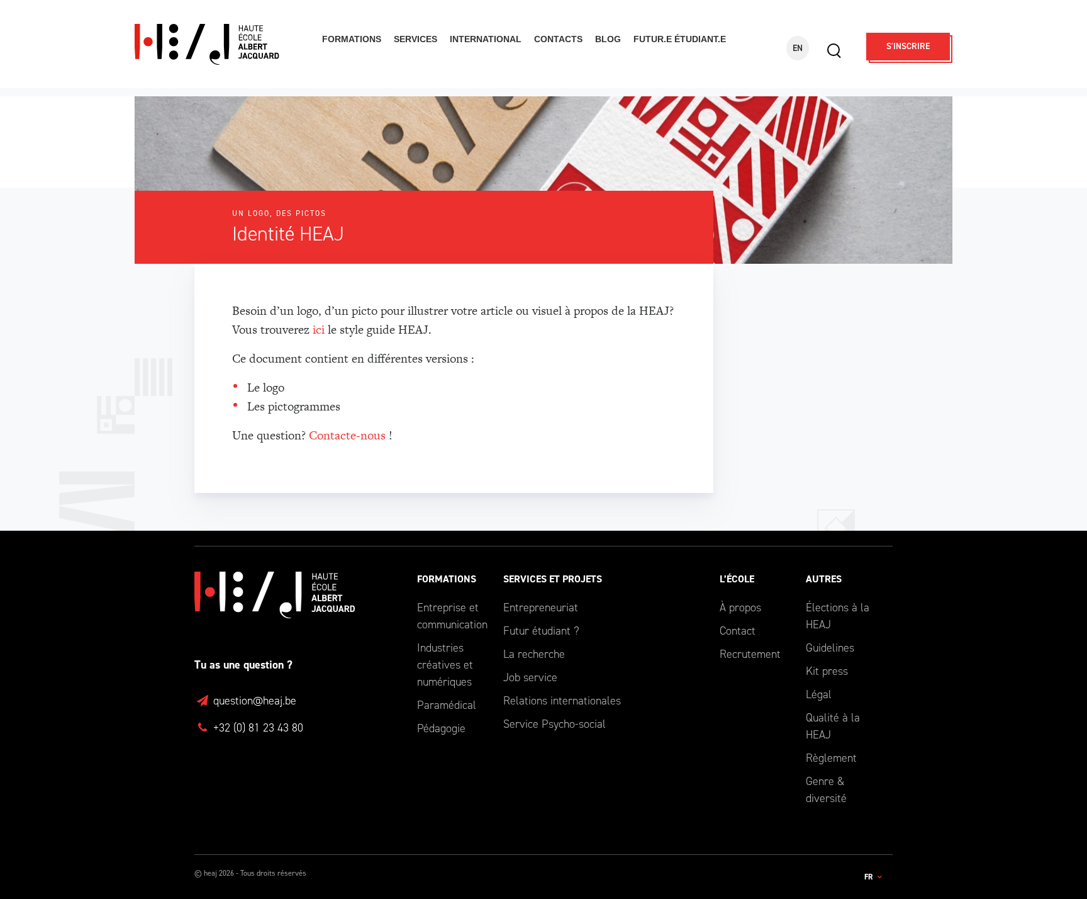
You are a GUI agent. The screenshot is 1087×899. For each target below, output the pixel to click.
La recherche (534, 654)
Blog (608, 39)
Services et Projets (552, 578)
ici (319, 329)
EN (798, 48)
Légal (819, 694)
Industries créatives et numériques (445, 664)
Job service (530, 677)
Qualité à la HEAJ (833, 726)
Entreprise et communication (450, 616)
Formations (351, 39)
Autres (824, 578)
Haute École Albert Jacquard (220, 44)
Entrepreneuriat (540, 607)
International (485, 39)
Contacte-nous (347, 435)
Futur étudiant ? (541, 630)
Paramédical (446, 705)
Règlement (831, 758)
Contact (737, 630)
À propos (740, 607)
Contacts (558, 39)
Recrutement (750, 654)
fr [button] (869, 877)
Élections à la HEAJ (837, 616)
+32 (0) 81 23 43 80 (256, 727)
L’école (737, 578)
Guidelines (830, 647)
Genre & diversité (826, 790)
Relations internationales (562, 700)
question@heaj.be (253, 700)
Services (415, 39)
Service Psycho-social (554, 724)
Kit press (827, 671)
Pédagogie (441, 728)
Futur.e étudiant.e (679, 39)
